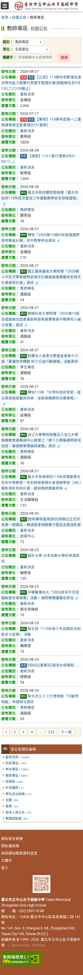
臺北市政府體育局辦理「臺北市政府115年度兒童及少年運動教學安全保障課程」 (40, 195)
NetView (38, 945)
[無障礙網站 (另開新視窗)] (41, 959)
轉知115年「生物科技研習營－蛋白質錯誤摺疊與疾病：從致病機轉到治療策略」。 (41, 395)
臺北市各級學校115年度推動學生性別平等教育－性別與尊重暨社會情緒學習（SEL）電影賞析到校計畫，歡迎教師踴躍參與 (41, 482)
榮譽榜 (14, 782)
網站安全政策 (12, 839)
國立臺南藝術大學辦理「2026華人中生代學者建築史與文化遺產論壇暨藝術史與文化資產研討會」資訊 (41, 277)
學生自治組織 (18, 794)
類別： (8, 42)
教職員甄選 (16, 818)
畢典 (12, 806)
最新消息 (17, 757)
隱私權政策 (10, 846)
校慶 (12, 800)
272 (52, 732)
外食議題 (14, 788)
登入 (4, 868)
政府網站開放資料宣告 (19, 853)
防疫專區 (16, 763)
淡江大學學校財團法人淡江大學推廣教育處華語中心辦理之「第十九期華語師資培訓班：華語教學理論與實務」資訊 (41, 440)
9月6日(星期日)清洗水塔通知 (47, 665)
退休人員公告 (18, 812)
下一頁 (66, 732)
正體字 (6, 860)
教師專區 (17, 775)
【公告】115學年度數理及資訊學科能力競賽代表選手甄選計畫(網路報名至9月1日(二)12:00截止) (41, 83)
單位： (8, 49)
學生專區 (17, 769)
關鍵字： (10, 57)
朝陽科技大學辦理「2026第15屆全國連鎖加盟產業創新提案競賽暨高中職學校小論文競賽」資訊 (41, 319)
